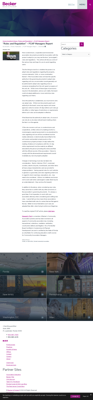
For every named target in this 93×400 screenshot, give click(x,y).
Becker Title (10, 377)
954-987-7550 (13, 335)
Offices (8, 352)
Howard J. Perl (6, 49)
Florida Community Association (41, 241)
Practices (9, 347)
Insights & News (12, 41)
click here (51, 211)
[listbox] (75, 54)
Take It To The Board (13, 382)
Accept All (75, 396)
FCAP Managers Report (30, 46)
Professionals (10, 345)
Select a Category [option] (67, 54)
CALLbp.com (10, 379)
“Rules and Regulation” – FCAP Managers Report (33, 41)
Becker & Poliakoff (14, 390)
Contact (8, 354)
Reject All (85, 396)
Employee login (11, 365)
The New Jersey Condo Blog (15, 386)
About (8, 359)
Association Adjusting (13, 375)
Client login (10, 363)
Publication (18, 46)
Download (42, 46)
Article (12, 46)
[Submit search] (82, 44)
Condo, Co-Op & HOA (27, 241)
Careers (8, 357)
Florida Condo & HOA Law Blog (16, 384)
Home (5, 41)
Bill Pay (71, 4)
